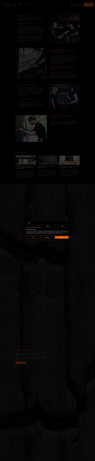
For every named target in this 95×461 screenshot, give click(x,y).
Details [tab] (47, 226)
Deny (33, 237)
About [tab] (62, 226)
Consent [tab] (32, 226)
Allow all (61, 237)
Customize (47, 237)
